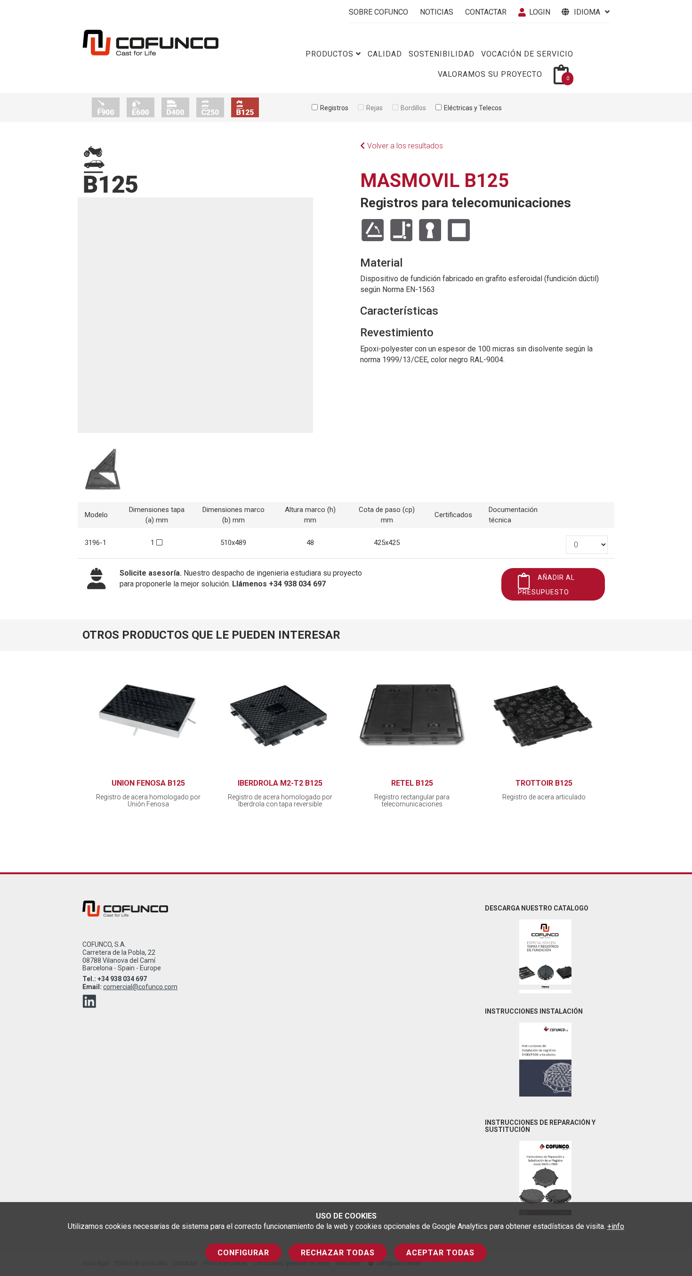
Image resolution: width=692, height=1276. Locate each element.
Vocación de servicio (527, 53)
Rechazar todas (338, 1252)
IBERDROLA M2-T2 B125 (280, 783)
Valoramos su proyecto (490, 74)
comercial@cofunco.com (140, 987)
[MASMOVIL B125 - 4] (103, 472)
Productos (330, 53)
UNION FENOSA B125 (148, 783)
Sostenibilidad (442, 53)
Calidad (385, 53)
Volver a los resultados (405, 145)
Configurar (243, 1252)
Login (539, 12)
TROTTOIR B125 (543, 783)
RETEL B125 (412, 783)
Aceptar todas (440, 1252)
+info (615, 1226)
